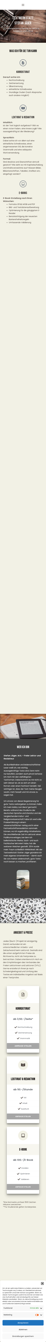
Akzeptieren (23, 1322)
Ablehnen (23, 1329)
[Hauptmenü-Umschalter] (23, 5)
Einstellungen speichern (23, 1336)
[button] (42, 1283)
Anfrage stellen (23, 1046)
